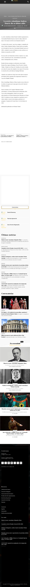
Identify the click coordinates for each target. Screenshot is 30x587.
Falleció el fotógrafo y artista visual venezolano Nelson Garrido (15, 386)
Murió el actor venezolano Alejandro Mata (11, 239)
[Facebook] (7, 32)
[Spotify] (9, 463)
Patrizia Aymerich (12, 218)
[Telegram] (23, 32)
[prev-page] (13, 440)
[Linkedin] (17, 32)
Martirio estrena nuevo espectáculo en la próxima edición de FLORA (15, 409)
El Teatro (15, 413)
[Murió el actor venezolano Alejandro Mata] (15, 354)
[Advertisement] (15, 190)
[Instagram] (5, 463)
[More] (26, 32)
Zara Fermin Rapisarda (10, 25)
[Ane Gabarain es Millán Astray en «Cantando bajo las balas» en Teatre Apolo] (15, 423)
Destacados (4, 246)
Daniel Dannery (11, 212)
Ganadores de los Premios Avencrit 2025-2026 (12, 248)
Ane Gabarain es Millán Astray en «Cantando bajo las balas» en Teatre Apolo (15, 433)
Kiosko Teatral (17, 106)
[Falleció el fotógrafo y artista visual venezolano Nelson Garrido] (15, 376)
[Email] (20, 32)
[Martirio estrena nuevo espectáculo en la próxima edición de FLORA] (15, 400)
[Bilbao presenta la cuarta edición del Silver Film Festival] (15, 325)
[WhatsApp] (14, 32)
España (3, 263)
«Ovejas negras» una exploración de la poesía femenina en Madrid (7, 136)
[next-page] (16, 440)
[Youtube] (21, 463)
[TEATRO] (15, 2)
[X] (10, 32)
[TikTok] (15, 463)
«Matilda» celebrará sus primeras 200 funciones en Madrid (22, 136)
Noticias (5, 16)
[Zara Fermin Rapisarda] (3, 26)
